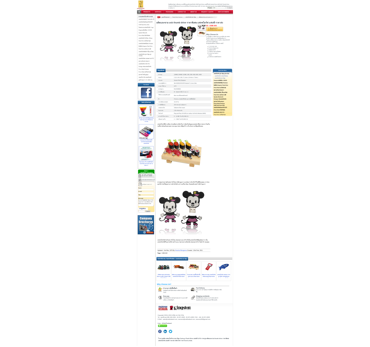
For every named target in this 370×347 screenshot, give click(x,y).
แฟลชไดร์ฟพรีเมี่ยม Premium (221, 82)
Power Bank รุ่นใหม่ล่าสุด (220, 87)
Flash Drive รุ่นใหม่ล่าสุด (145, 41)
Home (139, 12)
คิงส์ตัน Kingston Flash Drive (221, 85)
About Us (193, 12)
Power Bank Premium (219, 103)
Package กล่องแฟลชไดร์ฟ (220, 99)
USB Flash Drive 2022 (219, 105)
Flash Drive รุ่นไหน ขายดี (220, 94)
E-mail (140, 191)
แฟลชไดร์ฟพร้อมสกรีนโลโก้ (220, 107)
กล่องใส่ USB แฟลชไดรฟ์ (145, 77)
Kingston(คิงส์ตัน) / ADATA (220, 80)
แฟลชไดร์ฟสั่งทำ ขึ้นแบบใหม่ (220, 92)
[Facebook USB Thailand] (146, 98)
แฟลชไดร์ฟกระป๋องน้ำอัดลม (221, 76)
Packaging (169, 12)
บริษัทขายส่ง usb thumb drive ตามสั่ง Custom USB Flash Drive (163, 276)
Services (158, 12)
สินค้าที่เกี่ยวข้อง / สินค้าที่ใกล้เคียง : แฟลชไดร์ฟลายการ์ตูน (172, 258)
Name (140, 188)
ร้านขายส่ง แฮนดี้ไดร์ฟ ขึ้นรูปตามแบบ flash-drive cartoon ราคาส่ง (193, 276)
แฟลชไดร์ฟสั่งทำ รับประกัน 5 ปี (146, 19)
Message (140, 198)
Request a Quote (207, 12)
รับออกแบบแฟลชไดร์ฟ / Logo (146, 27)
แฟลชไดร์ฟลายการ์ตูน (190, 17)
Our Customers (223, 12)
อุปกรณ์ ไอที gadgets (219, 101)
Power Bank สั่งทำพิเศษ (219, 109)
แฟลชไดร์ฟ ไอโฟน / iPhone (145, 38)
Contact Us (182, 12)
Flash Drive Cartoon (177, 17)
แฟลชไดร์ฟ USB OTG (219, 112)
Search (229, 8)
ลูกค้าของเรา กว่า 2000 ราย (145, 80)
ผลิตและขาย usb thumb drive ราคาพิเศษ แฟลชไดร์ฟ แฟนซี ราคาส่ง (208, 17)
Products (146, 12)
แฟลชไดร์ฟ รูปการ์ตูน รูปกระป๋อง (221, 73)
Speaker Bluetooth (218, 96)
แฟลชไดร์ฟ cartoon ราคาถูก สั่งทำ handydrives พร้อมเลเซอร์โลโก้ (223, 276)
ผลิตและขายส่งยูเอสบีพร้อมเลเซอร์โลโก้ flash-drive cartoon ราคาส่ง (178, 276)
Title (139, 195)
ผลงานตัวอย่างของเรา (219, 90)
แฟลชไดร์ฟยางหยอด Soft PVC (146, 58)
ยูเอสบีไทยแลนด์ (165, 17)
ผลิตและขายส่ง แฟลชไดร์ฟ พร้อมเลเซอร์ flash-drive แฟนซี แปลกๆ (209, 276)
